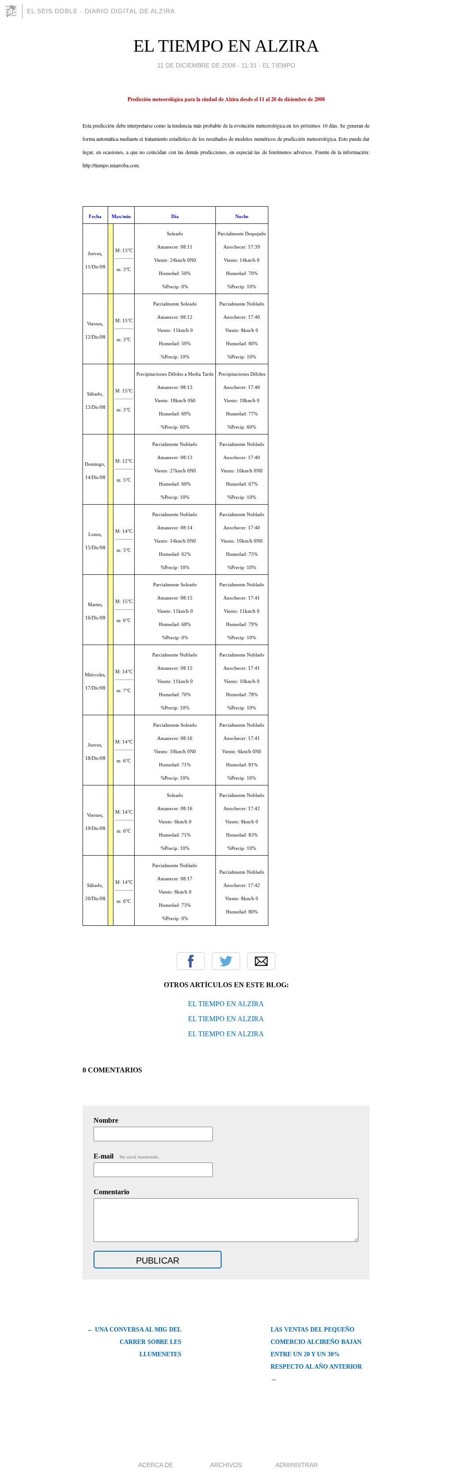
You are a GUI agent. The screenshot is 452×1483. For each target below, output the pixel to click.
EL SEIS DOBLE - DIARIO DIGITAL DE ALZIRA (101, 11)
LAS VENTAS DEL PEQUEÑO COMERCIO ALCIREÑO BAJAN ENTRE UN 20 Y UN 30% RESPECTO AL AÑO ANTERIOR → (316, 1354)
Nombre (106, 1120)
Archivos (226, 1464)
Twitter (226, 961)
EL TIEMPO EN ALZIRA (226, 46)
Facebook (191, 961)
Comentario (111, 1192)
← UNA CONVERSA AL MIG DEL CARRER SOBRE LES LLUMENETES (134, 1342)
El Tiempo (279, 65)
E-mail (126, 1156)
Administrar (296, 1464)
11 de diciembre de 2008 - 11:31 (207, 65)
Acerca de (155, 1464)
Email (261, 961)
